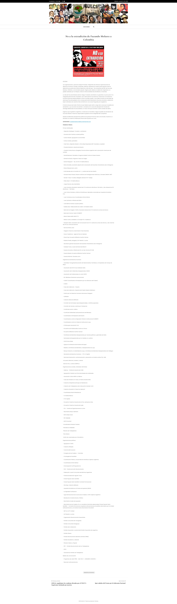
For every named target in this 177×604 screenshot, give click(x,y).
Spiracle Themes (94, 601)
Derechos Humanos (89, 572)
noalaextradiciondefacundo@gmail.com (80, 121)
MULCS (82, 601)
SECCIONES (86, 27)
